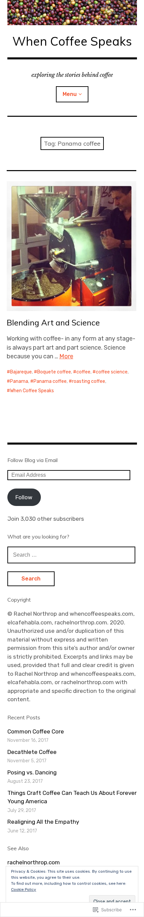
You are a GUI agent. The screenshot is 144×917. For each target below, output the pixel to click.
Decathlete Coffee (32, 752)
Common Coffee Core (35, 731)
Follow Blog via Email (32, 460)
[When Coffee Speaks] (72, 12)
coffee (83, 372)
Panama (19, 381)
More (66, 356)
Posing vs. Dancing (32, 772)
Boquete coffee (54, 372)
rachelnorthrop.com (33, 862)
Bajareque (21, 372)
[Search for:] (71, 554)
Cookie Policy (23, 889)
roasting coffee (88, 381)
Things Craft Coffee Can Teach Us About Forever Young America (72, 797)
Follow (23, 497)
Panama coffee (50, 381)
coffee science (112, 372)
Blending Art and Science (53, 322)
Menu (70, 94)
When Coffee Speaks (72, 41)
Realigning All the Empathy (43, 821)
